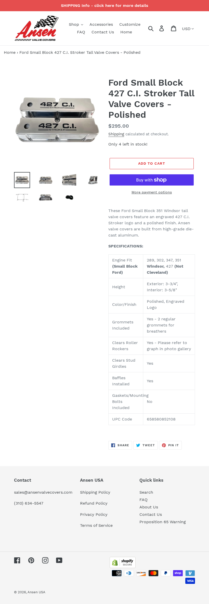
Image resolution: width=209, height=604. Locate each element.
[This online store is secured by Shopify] (123, 566)
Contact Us (150, 514)
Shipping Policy (95, 492)
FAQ (143, 499)
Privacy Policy (94, 514)
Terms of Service (96, 525)
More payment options (152, 192)
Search (146, 492)
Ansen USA (36, 592)
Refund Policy (94, 503)
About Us (148, 507)
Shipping (116, 134)
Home (10, 52)
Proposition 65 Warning (162, 521)
